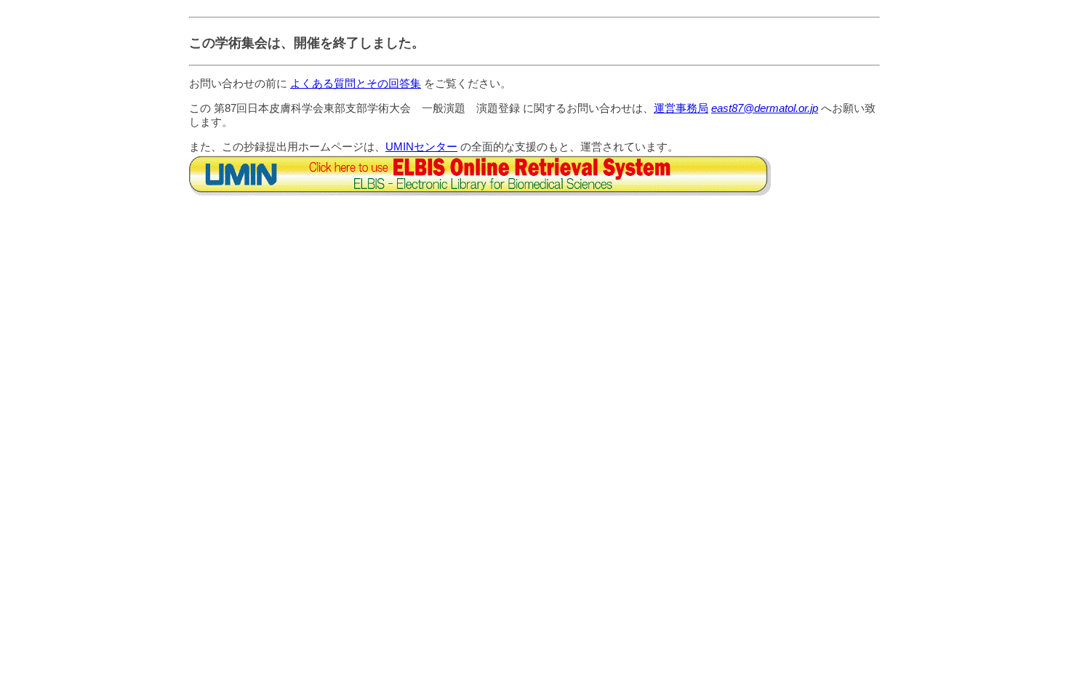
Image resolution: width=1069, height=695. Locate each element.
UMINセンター (421, 146)
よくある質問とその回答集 (355, 83)
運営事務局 (681, 108)
